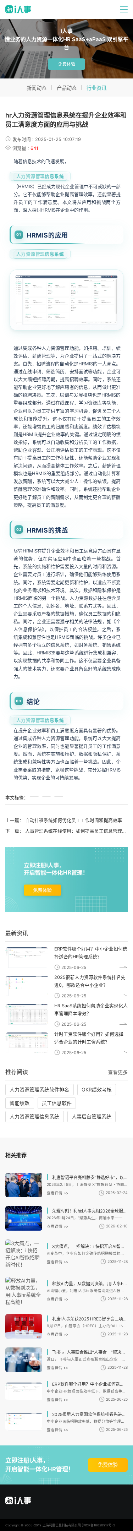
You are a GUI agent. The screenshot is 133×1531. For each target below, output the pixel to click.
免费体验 (66, 64)
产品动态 (67, 88)
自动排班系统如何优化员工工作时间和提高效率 (73, 820)
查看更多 (118, 1072)
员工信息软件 (57, 1103)
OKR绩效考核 (97, 1089)
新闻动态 (36, 88)
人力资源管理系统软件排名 (39, 1089)
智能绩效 (19, 1103)
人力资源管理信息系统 (40, 176)
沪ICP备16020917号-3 (98, 1525)
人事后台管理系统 (91, 1116)
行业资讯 (96, 88)
